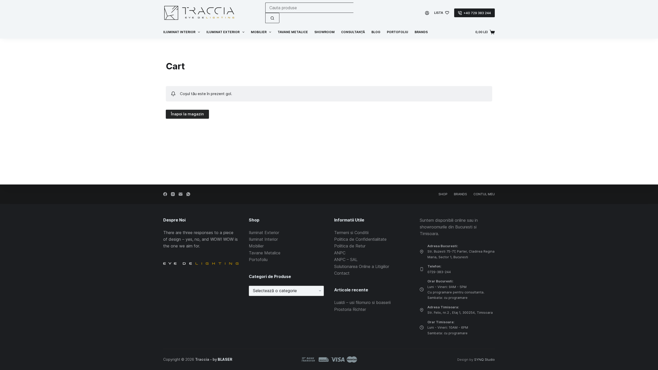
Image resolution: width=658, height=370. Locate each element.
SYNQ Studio (484, 359)
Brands (421, 32)
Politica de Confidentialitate (360, 239)
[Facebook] (165, 194)
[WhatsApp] (188, 194)
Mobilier (259, 32)
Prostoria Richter (350, 309)
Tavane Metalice (293, 32)
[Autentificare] (427, 13)
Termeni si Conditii (351, 232)
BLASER (225, 359)
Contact (342, 273)
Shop (442, 194)
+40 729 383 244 (477, 13)
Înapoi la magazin (187, 114)
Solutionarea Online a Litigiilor (361, 266)
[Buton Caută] (272, 18)
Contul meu (484, 194)
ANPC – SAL (346, 259)
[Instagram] (173, 194)
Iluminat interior (179, 32)
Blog (375, 32)
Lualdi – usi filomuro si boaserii (362, 302)
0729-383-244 (439, 272)
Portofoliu (397, 32)
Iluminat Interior (263, 239)
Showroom (324, 32)
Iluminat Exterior (264, 232)
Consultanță (353, 32)
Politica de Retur (349, 245)
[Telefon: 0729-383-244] (422, 269)
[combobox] (309, 8)
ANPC (339, 252)
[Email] (180, 194)
